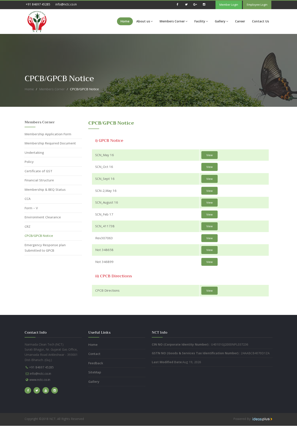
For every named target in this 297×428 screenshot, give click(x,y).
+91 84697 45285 (38, 4)
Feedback (95, 363)
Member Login (228, 5)
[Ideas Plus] (262, 419)
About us (143, 21)
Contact (94, 353)
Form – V (31, 208)
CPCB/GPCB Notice (39, 235)
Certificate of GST (38, 171)
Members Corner (172, 21)
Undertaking (34, 152)
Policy (29, 161)
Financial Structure (39, 180)
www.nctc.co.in (39, 380)
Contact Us (260, 21)
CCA (28, 198)
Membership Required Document (50, 143)
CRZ (27, 226)
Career (240, 21)
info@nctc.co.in (66, 4)
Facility (199, 21)
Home (124, 21)
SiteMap (94, 372)
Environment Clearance (43, 217)
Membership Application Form (48, 134)
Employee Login (257, 5)
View (209, 155)
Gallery (220, 21)
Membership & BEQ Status (45, 189)
